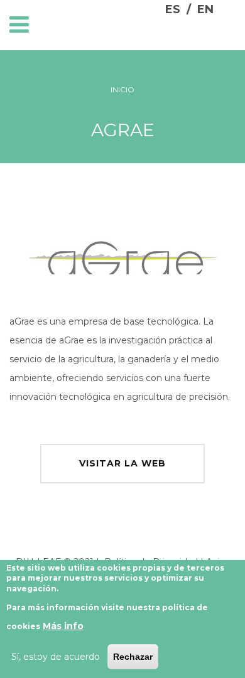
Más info (63, 626)
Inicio (122, 89)
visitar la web (122, 463)
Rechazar (133, 657)
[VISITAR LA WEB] (122, 447)
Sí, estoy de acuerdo (55, 656)
